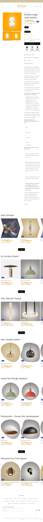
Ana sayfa (6, 498)
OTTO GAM (23, 363)
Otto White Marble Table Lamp (6, 280)
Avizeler (14, 498)
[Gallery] (12, 26)
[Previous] (4, 21)
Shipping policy (36, 518)
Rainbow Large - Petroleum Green (26, 402)
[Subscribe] (21, 510)
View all (21, 249)
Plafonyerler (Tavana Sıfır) (33, 498)
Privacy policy (25, 518)
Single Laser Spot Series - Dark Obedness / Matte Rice (10, 482)
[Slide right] (24, 246)
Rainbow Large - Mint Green (25, 280)
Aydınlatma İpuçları (31, 503)
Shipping (30, 23)
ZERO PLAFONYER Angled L (26, 440)
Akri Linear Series (24, 322)
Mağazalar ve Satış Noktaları (13, 503)
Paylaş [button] (26, 204)
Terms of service (30, 518)
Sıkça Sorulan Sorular (23, 503)
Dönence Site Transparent (5, 239)
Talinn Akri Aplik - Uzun (5, 322)
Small (26, 27)
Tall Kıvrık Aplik (23, 239)
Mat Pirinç (27, 31)
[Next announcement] (41, 1)
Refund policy (20, 518)
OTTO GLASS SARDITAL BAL (6, 363)
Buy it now (32, 43)
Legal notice (22, 519)
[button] (2, 6)
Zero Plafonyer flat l (4, 440)
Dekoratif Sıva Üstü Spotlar (22, 498)
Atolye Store (8, 518)
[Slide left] (19, 246)
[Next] (20, 21)
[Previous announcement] (2, 1)
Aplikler (10, 498)
